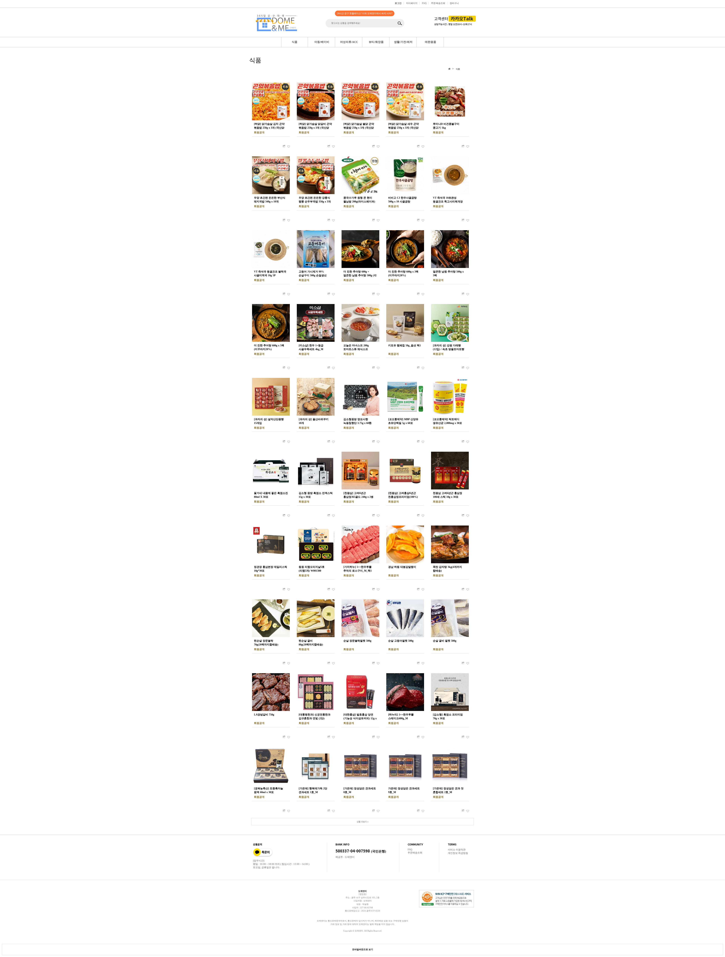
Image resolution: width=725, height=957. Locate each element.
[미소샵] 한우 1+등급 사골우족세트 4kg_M (311, 347)
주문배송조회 (415, 852)
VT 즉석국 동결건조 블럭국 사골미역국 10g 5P (270, 273)
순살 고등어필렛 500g (400, 640)
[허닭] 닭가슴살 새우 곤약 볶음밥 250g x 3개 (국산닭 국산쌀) (403, 126)
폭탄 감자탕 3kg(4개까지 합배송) (447, 569)
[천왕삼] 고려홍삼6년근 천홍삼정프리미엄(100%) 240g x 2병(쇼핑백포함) (403, 495)
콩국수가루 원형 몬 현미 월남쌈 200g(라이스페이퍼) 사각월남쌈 (359, 200)
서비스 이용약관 (457, 849)
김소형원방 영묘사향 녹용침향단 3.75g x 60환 (357, 421)
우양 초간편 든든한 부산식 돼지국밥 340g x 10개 (269, 199)
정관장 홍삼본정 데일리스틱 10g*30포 (270, 569)
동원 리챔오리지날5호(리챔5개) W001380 (312, 569)
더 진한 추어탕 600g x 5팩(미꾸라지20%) (269, 347)
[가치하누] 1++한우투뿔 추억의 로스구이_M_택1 (357, 569)
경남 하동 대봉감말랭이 (402, 567)
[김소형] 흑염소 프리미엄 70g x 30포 (448, 716)
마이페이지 (411, 3)
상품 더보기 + (363, 821)
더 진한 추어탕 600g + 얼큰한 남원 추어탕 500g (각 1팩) (359, 273)
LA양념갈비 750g (264, 714)
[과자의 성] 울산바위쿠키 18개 (314, 421)
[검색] (400, 23)
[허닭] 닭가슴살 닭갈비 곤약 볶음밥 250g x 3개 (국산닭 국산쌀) (315, 126)
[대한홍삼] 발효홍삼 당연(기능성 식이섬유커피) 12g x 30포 (360, 716)
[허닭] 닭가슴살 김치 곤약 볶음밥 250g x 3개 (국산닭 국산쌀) (269, 126)
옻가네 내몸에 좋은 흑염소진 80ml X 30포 (271, 495)
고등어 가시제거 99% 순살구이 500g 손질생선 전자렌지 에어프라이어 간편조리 (313, 273)
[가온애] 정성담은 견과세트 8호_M (359, 790)
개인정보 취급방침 (458, 853)
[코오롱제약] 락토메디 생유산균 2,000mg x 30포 (447, 421)
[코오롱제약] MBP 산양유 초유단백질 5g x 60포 (403, 421)
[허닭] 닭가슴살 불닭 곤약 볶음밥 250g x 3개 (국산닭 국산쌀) (358, 126)
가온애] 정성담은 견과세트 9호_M (404, 790)
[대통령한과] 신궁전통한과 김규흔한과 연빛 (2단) (314, 716)
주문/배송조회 (438, 3)
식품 (458, 69)
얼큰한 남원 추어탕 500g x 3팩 (448, 273)
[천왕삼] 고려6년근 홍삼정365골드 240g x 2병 (358, 495)
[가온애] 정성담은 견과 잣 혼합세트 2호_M (448, 790)
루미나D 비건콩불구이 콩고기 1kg (446, 126)
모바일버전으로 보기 (362, 949)
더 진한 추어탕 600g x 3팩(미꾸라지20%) (403, 273)
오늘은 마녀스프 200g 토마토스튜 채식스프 (356, 347)
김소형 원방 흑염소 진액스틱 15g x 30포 (316, 495)
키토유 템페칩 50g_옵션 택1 (404, 345)
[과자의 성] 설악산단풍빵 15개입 (269, 421)
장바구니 (454, 3)
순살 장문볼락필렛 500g (357, 640)
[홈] (449, 69)
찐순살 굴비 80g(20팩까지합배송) (311, 642)
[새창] (284, 146)
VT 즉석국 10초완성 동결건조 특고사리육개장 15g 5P (448, 200)
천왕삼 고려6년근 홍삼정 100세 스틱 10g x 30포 (447, 495)
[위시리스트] (289, 146)
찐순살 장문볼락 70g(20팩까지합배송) (266, 642)
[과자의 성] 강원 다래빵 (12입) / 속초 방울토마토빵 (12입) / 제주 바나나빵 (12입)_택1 (448, 347)
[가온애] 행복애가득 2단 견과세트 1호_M (313, 790)
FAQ (424, 3)
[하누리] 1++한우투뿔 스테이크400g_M (401, 716)
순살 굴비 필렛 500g (444, 640)
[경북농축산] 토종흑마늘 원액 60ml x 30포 (268, 790)
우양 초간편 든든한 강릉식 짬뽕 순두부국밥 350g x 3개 (315, 199)
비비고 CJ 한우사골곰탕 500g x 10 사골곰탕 (402, 199)
